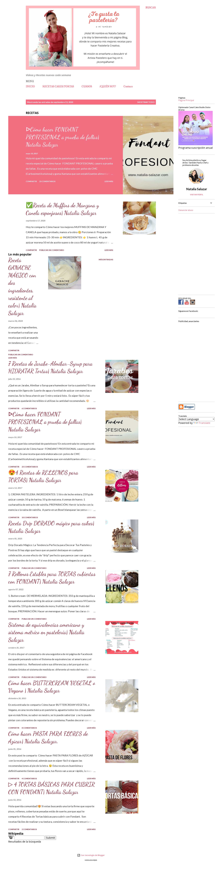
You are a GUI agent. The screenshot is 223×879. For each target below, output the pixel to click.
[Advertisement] (195, 254)
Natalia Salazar (196, 189)
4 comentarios (29, 778)
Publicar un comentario (51, 250)
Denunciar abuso (185, 210)
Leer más (109, 181)
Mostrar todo (146, 102)
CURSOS (87, 86)
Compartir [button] (31, 181)
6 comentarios (29, 408)
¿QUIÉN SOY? (108, 86)
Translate (204, 423)
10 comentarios (30, 517)
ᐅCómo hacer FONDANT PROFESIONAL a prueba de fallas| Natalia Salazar (62, 137)
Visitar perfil (196, 194)
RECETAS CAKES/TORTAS (58, 86)
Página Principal (186, 100)
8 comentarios (29, 728)
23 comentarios (47, 181)
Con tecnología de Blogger (92, 855)
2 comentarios (29, 829)
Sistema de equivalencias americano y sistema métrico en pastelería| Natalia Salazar (46, 632)
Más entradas (106, 259)
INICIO (30, 86)
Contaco (128, 86)
